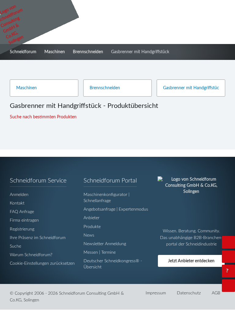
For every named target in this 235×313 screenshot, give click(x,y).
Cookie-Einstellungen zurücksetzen (42, 263)
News (89, 235)
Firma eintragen (24, 220)
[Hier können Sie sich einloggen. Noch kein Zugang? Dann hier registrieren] (228, 242)
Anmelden (19, 194)
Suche (15, 246)
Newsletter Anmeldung (105, 243)
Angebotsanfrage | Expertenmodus (116, 209)
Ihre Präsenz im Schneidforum (37, 237)
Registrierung (22, 229)
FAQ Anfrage (22, 211)
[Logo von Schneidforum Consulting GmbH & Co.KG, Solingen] (191, 192)
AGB (216, 293)
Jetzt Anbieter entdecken (191, 261)
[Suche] (228, 256)
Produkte (92, 226)
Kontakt (17, 203)
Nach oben (234, 285)
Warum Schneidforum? (31, 254)
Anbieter (91, 217)
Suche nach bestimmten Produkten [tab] (44, 117)
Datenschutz (189, 293)
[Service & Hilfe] (228, 271)
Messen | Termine (100, 252)
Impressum (156, 293)
